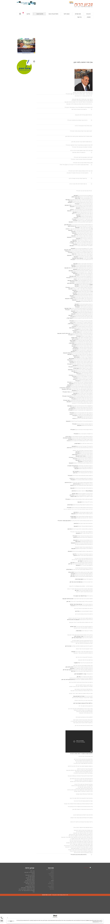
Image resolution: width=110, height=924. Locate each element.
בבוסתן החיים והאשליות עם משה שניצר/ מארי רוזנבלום (82, 817)
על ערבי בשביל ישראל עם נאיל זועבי (85, 454)
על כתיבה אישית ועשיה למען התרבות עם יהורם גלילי (82, 401)
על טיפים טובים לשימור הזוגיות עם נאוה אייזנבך (83, 230)
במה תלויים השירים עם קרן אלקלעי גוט (85, 326)
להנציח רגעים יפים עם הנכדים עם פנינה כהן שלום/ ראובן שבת (80, 776)
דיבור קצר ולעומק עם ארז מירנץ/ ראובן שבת (84, 771)
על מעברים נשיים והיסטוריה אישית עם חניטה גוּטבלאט (82, 199)
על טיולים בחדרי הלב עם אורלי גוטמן (85, 355)
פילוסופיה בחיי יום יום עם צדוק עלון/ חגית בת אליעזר (82, 785)
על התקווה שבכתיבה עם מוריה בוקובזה (85, 424)
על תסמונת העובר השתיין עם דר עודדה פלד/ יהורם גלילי (81, 531)
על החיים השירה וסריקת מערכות (86, 619)
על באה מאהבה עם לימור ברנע (86, 443)
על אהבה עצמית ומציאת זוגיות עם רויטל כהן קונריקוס (82, 447)
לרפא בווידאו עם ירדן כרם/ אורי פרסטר (85, 769)
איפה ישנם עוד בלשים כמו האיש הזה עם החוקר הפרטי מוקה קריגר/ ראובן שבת (77, 837)
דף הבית (88, 14)
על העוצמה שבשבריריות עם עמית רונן (85, 365)
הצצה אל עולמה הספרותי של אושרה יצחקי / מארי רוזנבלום (81, 693)
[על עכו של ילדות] (92, 657)
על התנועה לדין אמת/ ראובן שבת (78, 152)
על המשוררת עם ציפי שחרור (87, 336)
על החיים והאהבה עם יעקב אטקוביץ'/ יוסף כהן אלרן (82, 559)
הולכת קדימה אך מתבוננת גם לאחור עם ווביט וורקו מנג (82, 438)
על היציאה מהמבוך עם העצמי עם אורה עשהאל (83, 667)
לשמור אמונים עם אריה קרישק (86, 197)
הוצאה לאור (67, 14)
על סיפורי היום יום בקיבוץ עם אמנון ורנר (85, 518)
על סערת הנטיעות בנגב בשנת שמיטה (85, 465)
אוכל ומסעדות (51, 883)
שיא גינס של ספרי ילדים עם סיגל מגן (85, 219)
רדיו (53, 879)
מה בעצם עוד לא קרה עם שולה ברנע (85, 273)
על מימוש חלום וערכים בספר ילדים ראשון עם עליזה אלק (81, 387)
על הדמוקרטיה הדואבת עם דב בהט (86, 433)
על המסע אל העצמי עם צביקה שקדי (85, 459)
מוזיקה (28, 14)
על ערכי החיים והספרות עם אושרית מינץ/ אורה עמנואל (81, 642)
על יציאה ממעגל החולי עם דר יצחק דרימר (84, 651)
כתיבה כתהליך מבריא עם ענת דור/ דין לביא (83, 125)
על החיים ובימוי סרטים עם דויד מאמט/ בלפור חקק (82, 809)
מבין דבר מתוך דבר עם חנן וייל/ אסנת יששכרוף (83, 791)
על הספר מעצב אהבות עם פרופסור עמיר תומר (83, 485)
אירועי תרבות (40, 14)
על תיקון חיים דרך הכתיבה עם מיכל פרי (85, 394)
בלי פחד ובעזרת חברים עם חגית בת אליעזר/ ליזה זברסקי (81, 822)
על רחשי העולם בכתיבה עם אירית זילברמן (84, 543)
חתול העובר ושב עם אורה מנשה (85, 291)
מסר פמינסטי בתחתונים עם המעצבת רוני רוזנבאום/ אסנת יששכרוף (79, 842)
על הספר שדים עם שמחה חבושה (86, 468)
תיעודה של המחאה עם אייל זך (86, 380)
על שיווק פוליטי (89, 674)
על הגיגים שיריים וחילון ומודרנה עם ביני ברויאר (83, 375)
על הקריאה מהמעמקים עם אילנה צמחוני (84, 314)
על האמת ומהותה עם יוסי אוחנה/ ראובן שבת (84, 547)
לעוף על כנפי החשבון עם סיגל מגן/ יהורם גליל (83, 157)
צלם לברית (51, 875)
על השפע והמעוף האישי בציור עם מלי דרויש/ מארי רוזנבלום (81, 618)
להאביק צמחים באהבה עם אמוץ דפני (85, 347)
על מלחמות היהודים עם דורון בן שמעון (85, 537)
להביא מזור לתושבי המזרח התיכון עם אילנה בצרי (83, 315)
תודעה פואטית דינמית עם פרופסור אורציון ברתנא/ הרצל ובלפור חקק (78, 136)
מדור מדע (52, 889)
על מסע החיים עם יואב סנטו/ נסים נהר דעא (84, 614)
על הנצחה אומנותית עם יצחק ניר (86, 286)
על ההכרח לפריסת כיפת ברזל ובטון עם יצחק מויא (83, 318)
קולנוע (52, 878)
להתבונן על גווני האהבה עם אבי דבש (85, 393)
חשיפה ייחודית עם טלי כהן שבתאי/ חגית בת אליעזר (82, 697)
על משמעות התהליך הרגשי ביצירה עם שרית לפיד (83, 369)
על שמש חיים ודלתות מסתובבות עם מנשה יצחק (83, 478)
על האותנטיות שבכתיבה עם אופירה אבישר (84, 351)
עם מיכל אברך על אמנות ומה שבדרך (85, 493)
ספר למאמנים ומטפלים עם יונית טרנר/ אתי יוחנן (83, 665)
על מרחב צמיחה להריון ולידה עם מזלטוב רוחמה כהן (82, 364)
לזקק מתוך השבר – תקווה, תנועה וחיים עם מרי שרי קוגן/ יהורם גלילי (79, 94)
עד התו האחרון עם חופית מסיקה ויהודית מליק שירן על (82, 520)
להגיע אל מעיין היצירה (88, 636)
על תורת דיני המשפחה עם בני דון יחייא (85, 376)
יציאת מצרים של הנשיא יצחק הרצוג (85, 523)
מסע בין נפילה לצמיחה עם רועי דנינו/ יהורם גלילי (83, 162)
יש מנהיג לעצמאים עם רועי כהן (86, 611)
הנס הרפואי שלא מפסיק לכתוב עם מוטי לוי (84, 407)
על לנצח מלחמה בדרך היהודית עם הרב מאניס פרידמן (82, 277)
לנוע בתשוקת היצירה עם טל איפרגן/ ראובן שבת (83, 710)
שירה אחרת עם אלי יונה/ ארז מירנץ (86, 756)
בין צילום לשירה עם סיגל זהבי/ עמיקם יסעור (83, 689)
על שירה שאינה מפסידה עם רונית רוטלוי (85, 346)
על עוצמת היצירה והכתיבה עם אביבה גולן (84, 371)
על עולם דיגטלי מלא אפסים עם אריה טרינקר (84, 413)
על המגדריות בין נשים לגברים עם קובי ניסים (84, 328)
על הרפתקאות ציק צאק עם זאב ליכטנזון (85, 276)
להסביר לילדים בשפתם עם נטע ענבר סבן (84, 248)
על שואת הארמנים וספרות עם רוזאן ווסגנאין (84, 283)
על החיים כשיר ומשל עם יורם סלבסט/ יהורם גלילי (77, 120)
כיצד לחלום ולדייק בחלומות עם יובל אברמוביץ (83, 495)
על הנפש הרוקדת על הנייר (87, 604)
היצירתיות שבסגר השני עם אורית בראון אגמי (84, 575)
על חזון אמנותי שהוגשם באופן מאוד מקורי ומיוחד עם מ (82, 389)
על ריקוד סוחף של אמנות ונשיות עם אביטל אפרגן (83, 505)
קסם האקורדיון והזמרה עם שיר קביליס (85, 300)
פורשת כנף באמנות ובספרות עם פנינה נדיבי (84, 479)
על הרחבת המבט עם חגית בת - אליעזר (85, 241)
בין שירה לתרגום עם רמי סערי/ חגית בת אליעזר (83, 852)
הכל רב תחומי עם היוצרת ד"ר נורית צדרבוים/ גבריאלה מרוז (81, 840)
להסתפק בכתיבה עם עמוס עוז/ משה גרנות (84, 717)
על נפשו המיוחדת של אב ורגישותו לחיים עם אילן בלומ (82, 205)
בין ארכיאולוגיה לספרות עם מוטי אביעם (85, 266)
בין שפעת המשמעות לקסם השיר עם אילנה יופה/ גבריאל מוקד (80, 766)
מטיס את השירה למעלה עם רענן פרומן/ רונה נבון (83, 815)
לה (92, 100)
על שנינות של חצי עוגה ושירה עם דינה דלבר (84, 488)
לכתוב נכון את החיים (88, 696)
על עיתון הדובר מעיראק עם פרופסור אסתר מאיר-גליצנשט (81, 268)
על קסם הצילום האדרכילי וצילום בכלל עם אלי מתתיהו (82, 421)
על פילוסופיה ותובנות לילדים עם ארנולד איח (84, 322)
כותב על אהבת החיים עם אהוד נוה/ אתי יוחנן (84, 725)
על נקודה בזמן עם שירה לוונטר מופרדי (85, 337)
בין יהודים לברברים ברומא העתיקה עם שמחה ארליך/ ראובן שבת (79, 104)
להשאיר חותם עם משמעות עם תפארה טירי (84, 282)
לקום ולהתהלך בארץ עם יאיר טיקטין (85, 220)
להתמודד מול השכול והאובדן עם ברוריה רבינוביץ (83, 367)
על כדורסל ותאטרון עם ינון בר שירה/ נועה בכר (83, 558)
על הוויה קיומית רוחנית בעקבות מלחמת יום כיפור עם (82, 396)
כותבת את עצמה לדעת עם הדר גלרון (85, 244)
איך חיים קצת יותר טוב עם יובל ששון (85, 269)
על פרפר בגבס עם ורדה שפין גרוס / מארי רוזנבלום (83, 450)
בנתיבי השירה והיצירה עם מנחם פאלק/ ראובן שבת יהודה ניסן (80, 708)
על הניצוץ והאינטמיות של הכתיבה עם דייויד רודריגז (82, 360)
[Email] (1, 921)
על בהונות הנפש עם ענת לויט (87, 301)
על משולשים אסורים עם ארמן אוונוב (85, 312)
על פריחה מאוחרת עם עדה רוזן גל (86, 590)
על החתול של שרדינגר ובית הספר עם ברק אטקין (83, 201)
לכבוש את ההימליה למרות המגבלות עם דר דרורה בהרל (82, 601)
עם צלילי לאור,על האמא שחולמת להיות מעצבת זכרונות (82, 440)
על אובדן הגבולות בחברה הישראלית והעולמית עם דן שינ (81, 436)
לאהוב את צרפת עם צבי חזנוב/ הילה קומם (84, 591)
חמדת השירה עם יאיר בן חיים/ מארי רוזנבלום (84, 700)
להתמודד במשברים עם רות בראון (86, 329)
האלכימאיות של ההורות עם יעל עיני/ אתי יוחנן (83, 759)
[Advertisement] (55, 28)
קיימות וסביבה (51, 886)
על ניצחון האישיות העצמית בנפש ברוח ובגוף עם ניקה (82, 250)
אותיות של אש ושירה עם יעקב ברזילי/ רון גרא (83, 784)
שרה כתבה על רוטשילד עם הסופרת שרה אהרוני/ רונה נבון (81, 841)
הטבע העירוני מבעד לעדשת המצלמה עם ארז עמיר (83, 564)
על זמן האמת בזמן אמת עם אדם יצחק (85, 279)
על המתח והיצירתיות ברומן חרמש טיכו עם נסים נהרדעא (82, 386)
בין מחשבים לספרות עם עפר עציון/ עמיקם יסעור (83, 722)
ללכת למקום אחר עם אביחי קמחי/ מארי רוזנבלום (83, 92)
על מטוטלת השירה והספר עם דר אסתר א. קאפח (83, 289)
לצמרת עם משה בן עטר (84, 284)
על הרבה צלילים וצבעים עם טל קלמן (85, 293)
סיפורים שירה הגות (53, 14)
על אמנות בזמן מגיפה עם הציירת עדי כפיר (84, 573)
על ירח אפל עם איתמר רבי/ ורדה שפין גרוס (83, 96)
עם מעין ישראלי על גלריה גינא (86, 453)
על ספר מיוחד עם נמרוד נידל (87, 676)
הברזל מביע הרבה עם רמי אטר (86, 227)
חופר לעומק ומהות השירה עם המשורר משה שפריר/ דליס (81, 844)
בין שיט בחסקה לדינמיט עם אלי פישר (85, 350)
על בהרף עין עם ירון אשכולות (87, 208)
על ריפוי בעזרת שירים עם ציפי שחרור (85, 536)
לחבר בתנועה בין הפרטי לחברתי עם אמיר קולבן (83, 361)
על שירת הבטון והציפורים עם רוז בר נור (85, 290)
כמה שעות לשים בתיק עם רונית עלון (85, 294)
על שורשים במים (89, 456)
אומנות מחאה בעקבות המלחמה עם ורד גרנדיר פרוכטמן (82, 287)
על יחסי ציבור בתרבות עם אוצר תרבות (85, 212)
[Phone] (1, 918)
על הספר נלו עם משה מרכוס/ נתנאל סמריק (84, 568)
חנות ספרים (78, 14)
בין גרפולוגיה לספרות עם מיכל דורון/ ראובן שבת (83, 628)
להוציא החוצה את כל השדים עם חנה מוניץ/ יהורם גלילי (81, 131)
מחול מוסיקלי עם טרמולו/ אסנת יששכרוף (84, 794)
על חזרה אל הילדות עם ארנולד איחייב (85, 472)
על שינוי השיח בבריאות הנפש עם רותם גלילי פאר (83, 202)
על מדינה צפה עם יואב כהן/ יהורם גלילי (84, 190)
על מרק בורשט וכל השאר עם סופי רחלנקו (84, 513)
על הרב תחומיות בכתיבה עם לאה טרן (85, 540)
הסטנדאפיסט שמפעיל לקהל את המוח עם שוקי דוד (82, 382)
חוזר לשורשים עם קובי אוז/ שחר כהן (85, 787)
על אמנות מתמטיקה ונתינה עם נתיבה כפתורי (84, 576)
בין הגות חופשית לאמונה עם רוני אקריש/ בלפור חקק (81, 141)
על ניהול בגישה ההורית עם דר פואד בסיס (84, 297)
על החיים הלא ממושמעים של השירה (85, 280)
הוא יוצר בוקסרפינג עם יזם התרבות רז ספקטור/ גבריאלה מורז (81, 836)
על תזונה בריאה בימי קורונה (87, 637)
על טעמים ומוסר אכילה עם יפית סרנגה (85, 344)
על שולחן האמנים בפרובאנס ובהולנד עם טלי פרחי (83, 475)
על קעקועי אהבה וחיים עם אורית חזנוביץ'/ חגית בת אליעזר (81, 678)
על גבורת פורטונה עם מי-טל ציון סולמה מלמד (84, 343)
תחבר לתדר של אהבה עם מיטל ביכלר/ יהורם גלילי (81, 100)
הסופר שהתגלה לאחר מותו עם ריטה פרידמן (84, 316)
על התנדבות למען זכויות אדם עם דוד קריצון (84, 605)
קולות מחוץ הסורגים (87, 258)
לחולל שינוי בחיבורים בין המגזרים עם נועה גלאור (83, 335)
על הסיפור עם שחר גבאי (88, 461)
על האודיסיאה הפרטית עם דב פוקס (85, 263)
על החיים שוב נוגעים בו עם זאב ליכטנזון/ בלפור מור (82, 640)
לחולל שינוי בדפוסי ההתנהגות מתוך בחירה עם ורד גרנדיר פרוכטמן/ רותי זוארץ (78, 509)
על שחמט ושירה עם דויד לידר (87, 565)
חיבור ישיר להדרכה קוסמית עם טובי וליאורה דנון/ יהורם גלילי (80, 171)
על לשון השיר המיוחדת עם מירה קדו (85, 348)
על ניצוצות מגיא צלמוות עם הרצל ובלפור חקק (83, 243)
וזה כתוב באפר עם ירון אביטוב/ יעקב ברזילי (84, 788)
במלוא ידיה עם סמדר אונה (87, 630)
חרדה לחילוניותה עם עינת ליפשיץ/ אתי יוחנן (84, 760)
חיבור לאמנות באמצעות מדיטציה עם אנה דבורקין (83, 252)
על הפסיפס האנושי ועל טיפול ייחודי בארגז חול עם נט (82, 669)
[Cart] (20, 14)
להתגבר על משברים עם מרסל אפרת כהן (84, 231)
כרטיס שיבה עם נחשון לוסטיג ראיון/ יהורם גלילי (83, 763)
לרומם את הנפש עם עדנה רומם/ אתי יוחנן (84, 762)
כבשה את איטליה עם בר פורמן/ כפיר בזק (84, 831)
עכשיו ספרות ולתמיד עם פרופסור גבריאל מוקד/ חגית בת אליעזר (80, 790)
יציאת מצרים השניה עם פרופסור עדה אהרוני (84, 562)
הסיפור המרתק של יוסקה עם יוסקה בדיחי (84, 340)
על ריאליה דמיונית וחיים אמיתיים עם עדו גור (84, 295)
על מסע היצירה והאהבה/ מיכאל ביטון (79, 109)
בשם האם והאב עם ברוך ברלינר (86, 204)
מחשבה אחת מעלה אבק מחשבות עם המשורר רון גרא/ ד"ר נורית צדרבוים (78, 845)
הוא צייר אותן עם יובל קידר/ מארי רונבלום (84, 649)
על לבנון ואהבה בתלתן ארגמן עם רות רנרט (84, 265)
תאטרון (89, 17)
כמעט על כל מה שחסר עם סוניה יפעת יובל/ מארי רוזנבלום (81, 686)
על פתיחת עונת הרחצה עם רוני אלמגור (85, 555)
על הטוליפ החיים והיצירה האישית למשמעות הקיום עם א (81, 333)
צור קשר (79, 17)
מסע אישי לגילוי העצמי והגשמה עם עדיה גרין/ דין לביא (81, 150)
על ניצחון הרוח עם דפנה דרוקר (86, 307)
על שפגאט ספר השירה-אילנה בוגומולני (85, 254)
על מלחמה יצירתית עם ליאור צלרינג (85, 325)
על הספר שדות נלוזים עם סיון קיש (86, 471)
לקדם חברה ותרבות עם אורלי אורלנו (86, 372)
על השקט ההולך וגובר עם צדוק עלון (86, 339)
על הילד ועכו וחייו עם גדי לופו (87, 533)
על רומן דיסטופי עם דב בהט (87, 374)
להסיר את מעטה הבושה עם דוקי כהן (85, 512)
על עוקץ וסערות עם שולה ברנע (86, 460)
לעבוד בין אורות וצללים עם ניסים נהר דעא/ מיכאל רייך (81, 721)
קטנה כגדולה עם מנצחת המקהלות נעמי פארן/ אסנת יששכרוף (80, 849)
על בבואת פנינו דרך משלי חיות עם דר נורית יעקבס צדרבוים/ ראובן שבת (78, 102)
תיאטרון (52, 872)
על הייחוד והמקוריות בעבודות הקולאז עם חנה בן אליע (82, 353)
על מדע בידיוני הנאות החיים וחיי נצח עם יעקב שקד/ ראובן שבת (80, 635)
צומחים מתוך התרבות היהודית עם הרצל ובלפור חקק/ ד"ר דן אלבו (80, 589)
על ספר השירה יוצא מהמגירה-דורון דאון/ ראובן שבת (82, 99)
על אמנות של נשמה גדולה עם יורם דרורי (84, 626)
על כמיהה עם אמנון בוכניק (87, 561)
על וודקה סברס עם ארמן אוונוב (86, 452)
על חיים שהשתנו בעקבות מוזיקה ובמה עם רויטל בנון (82, 569)
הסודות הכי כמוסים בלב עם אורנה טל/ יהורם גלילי (82, 147)
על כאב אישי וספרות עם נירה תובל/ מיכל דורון (83, 608)
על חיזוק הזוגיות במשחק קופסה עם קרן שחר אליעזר (82, 507)
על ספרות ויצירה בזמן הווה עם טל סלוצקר (84, 548)
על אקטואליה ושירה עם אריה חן (86, 357)
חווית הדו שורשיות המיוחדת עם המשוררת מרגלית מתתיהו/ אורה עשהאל (78, 803)
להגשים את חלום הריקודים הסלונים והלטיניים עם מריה (82, 499)
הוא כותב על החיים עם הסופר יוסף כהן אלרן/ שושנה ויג (81, 838)
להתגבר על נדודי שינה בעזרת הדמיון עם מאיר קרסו (82, 255)
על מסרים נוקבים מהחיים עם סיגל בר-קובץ (84, 429)
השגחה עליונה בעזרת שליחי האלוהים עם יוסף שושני (80, 229)
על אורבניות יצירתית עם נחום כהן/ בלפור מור (84, 544)
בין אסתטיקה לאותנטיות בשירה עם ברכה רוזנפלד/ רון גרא (81, 851)
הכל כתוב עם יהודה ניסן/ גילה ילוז (86, 706)
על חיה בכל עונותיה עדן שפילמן (86, 484)
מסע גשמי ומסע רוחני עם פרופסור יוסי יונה (84, 341)
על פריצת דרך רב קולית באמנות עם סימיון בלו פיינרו (82, 237)
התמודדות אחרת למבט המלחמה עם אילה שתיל (83, 323)
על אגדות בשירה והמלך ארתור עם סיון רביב (84, 408)
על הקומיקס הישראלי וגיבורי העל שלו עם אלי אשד (82, 385)
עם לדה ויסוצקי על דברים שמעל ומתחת (85, 496)
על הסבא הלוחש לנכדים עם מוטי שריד (85, 554)
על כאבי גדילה (89, 596)
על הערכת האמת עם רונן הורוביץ (86, 304)
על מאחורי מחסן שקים (80, 491)
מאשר (11, 921)
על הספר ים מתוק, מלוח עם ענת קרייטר (85, 379)
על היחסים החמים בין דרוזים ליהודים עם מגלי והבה (82, 224)
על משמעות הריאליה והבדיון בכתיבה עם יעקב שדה (82, 406)
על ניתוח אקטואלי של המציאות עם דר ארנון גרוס (83, 410)
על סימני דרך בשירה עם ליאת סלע (85, 234)
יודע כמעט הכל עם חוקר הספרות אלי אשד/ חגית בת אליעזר (81, 834)
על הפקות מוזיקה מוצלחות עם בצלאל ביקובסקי (83, 222)
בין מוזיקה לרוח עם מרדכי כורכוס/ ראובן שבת (83, 780)
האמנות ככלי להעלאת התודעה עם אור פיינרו (84, 245)
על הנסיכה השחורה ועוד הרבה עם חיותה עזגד (84, 358)
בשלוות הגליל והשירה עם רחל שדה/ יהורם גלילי (83, 773)
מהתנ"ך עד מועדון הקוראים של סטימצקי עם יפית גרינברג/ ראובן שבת (79, 847)
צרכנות (52, 885)
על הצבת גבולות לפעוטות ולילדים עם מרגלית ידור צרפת (82, 251)
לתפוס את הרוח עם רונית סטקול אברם (85, 330)
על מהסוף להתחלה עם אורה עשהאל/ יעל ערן (78, 178)
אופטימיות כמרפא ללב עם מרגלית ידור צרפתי (84, 321)
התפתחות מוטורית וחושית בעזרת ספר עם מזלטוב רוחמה (81, 309)
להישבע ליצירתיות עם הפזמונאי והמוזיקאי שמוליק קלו (82, 646)
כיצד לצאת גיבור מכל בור (87, 582)
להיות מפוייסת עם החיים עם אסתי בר (85, 415)
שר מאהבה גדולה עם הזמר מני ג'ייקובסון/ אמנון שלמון (82, 848)
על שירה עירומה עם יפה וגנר (87, 215)
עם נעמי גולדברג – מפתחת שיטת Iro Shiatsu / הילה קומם (81, 586)
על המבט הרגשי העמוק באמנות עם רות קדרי (84, 206)
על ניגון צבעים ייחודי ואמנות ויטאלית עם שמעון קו (83, 298)
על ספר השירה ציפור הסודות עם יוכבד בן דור (84, 213)
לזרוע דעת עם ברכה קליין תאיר (86, 662)
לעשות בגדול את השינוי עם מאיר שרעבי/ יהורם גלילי (81, 159)
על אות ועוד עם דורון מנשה (87, 425)
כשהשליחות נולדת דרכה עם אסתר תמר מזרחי (83, 209)
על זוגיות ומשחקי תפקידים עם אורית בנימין (84, 671)
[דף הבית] (83, 5)
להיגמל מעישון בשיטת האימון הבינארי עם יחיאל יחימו (82, 482)
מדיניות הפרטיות (96, 921)
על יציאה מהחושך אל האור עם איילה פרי (84, 259)
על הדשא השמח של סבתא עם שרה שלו (84, 516)
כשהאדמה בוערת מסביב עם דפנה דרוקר (84, 236)
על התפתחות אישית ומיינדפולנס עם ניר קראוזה (83, 457)
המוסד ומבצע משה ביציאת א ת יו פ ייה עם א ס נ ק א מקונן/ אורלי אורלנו (74, 164)
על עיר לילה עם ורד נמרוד (87, 502)
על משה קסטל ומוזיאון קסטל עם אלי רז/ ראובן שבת (82, 403)
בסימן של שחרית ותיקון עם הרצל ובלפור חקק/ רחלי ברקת (81, 798)
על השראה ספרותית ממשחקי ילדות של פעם (84, 679)
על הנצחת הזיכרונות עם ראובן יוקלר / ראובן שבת (83, 653)
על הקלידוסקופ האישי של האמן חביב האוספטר (83, 414)
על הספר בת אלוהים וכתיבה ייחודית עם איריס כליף (82, 529)
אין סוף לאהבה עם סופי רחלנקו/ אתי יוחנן (84, 685)
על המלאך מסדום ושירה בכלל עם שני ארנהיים (83, 383)
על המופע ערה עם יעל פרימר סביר (86, 195)
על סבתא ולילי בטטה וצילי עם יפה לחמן (85, 446)
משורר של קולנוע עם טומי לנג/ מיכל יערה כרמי (83, 801)
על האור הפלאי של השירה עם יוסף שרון (85, 399)
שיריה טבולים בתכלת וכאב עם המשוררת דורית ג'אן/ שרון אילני (80, 806)
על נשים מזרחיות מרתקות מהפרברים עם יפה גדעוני (82, 210)
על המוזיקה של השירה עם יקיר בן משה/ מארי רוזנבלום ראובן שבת (79, 770)
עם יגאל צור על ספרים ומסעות (86, 305)
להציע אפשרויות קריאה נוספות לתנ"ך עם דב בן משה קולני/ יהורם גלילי (79, 107)
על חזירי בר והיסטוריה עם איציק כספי (85, 240)
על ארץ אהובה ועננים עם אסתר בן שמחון (84, 311)
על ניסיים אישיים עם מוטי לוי (87, 541)
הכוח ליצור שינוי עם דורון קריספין (86, 217)
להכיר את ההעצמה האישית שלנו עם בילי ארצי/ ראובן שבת (81, 622)
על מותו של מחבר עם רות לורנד (86, 275)
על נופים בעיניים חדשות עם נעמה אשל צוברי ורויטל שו (82, 308)
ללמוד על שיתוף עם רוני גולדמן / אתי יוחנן (84, 643)
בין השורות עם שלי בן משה (87, 216)
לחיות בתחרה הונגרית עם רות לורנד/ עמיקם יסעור (83, 720)
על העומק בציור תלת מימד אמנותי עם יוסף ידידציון (82, 354)
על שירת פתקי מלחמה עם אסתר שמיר (85, 233)
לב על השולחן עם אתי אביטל (87, 198)
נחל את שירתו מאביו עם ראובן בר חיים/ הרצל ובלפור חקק (81, 778)
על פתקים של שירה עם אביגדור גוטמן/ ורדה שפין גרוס (77, 173)
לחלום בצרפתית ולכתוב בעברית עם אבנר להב (84, 362)
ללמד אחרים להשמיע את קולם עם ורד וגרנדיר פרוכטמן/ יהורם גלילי (79, 145)
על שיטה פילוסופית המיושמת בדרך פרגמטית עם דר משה (81, 392)
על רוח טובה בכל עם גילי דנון (87, 238)
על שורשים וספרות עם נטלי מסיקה (86, 526)
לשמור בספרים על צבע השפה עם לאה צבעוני (83, 572)
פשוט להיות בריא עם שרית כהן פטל (85, 378)
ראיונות (52, 876)
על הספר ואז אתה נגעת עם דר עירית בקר (84, 418)
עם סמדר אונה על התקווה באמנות (86, 368)
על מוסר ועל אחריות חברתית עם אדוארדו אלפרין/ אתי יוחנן (81, 682)
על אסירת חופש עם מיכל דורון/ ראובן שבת (83, 115)
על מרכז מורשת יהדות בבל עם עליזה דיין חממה (83, 463)
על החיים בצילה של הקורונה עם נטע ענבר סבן (83, 397)
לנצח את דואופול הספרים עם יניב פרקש (85, 390)
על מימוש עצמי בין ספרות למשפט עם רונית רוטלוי (83, 551)
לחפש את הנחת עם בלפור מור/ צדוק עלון (84, 711)
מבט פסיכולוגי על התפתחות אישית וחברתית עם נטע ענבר (81, 400)
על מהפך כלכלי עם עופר (88, 579)
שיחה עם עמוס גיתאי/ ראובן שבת (86, 713)
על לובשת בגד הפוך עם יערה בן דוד (86, 467)
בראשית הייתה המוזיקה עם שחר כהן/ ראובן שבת (83, 833)
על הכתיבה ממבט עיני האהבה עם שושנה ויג (84, 668)
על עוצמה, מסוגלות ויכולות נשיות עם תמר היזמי (83, 270)
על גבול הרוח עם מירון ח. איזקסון (86, 332)
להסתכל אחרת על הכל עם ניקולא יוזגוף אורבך (83, 598)
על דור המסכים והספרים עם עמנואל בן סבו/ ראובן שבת (81, 690)
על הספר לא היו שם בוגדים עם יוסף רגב (85, 226)
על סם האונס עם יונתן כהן (87, 417)
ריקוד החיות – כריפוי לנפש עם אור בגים (85, 272)
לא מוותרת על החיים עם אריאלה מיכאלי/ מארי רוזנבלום (81, 781)
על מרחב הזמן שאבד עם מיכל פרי (86, 256)
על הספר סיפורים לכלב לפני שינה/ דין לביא (78, 184)
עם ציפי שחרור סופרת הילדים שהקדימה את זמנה (83, 439)
